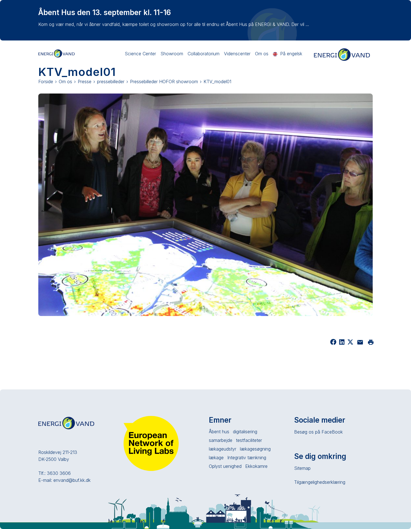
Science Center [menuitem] (140, 53)
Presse (84, 81)
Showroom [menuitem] (171, 53)
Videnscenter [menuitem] (237, 53)
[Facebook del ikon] (333, 343)
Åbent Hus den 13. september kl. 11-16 (104, 12)
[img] (350, 343)
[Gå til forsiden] (342, 60)
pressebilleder (110, 81)
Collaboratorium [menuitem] (203, 53)
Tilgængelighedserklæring (319, 482)
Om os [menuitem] (261, 53)
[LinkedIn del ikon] (341, 343)
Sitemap (302, 468)
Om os (65, 81)
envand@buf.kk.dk (72, 480)
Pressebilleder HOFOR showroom (164, 81)
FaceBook (332, 432)
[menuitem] (287, 53)
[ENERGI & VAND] (56, 53)
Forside (45, 81)
